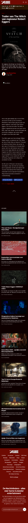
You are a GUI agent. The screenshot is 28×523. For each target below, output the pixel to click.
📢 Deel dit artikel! (7, 179)
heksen (12, 183)
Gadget (21, 462)
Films (3, 13)
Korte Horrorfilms (20, 467)
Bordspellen (8, 462)
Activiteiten (15, 460)
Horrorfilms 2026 (17, 471)
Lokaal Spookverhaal (8, 469)
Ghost (16, 477)
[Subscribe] (24, 509)
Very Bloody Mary (11, 73)
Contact (17, 455)
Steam (23, 457)
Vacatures (10, 455)
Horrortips (9, 464)
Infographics (17, 464)
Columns (8, 471)
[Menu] (26, 2)
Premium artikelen (20, 469)
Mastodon (12, 457)
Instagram (7, 460)
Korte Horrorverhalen (8, 467)
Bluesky (5, 457)
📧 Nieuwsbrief (18, 179)
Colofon (4, 455)
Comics (15, 462)
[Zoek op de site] (23, 2)
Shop (18, 457)
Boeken (22, 460)
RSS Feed (23, 455)
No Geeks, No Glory (14, 474)
